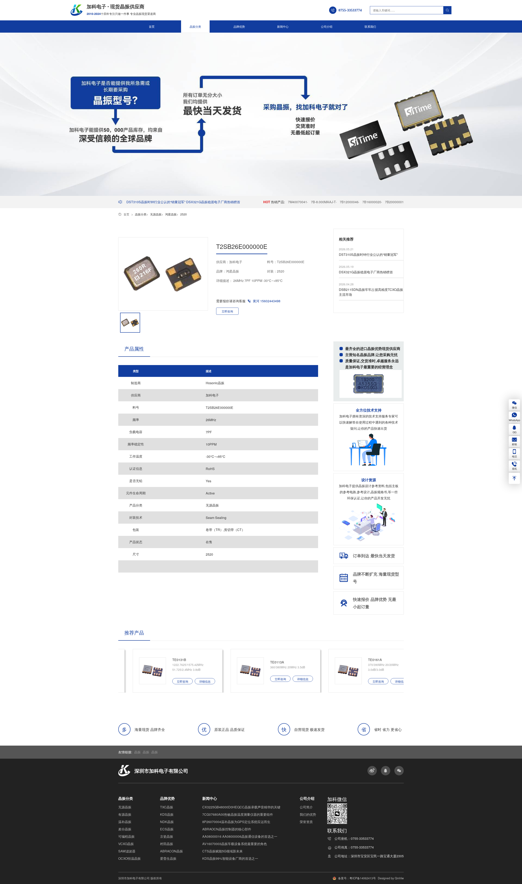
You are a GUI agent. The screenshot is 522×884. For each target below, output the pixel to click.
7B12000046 (349, 202)
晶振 (137, 752)
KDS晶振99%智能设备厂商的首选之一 (230, 858)
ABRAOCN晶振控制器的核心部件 (226, 829)
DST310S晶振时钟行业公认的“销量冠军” (156, 202)
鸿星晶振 (171, 214)
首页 (152, 26)
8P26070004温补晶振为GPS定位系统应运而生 (236, 821)
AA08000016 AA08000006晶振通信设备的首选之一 (239, 836)
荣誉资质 (306, 821)
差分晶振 (124, 829)
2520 (183, 214)
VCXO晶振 (126, 843)
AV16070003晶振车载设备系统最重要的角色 (234, 843)
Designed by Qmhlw (391, 878)
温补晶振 (124, 821)
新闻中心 (283, 26)
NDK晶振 (167, 821)
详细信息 (190, 679)
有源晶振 (124, 814)
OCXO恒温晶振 (129, 858)
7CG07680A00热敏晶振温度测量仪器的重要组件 (237, 814)
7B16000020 (371, 202)
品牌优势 (239, 26)
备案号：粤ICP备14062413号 (357, 878)
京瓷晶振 (166, 836)
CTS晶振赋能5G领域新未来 (222, 851)
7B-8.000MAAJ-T (323, 202)
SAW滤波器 (126, 851)
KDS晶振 (167, 814)
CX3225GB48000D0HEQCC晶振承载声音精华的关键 (241, 807)
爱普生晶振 (168, 858)
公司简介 (306, 807)
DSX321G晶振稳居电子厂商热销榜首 (213, 202)
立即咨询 (227, 311)
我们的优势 (308, 814)
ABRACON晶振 (171, 851)
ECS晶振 (167, 829)
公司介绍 (326, 26)
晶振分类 (195, 26)
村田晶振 (166, 843)
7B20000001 (394, 202)
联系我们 (370, 26)
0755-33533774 (362, 839)
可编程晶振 (126, 836)
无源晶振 (155, 214)
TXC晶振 (166, 807)
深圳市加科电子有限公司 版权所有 (140, 878)
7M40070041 (297, 202)
